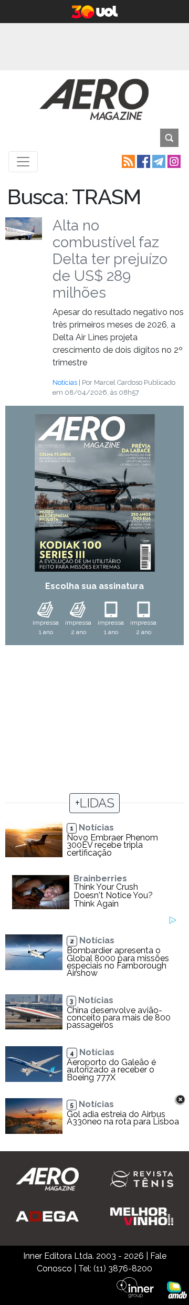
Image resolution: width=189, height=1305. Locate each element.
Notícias (64, 382)
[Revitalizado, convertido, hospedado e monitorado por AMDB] (177, 1289)
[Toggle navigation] (23, 161)
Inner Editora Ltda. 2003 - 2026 (83, 1256)
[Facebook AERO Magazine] (142, 161)
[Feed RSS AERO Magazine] (127, 161)
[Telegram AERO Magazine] (157, 161)
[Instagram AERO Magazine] (173, 161)
